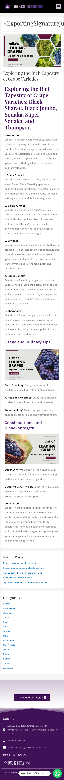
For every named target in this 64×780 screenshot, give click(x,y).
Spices (6, 663)
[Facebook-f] (16, 763)
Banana (6, 604)
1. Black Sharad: (15, 175)
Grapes (6, 631)
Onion (6, 650)
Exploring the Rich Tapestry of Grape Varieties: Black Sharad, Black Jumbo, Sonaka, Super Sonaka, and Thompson (31, 108)
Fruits (5, 627)
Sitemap (32, 775)
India (5, 636)
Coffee (6, 617)
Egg (5, 622)
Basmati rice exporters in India (17, 578)
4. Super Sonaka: (15, 276)
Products (7, 654)
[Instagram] (10, 763)
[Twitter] (21, 763)
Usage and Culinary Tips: (28, 342)
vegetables (8, 668)
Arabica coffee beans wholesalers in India (22, 573)
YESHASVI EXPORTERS (30, 773)
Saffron (6, 659)
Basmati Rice (9, 608)
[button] (58, 6)
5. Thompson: (13, 311)
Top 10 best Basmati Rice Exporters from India (25, 582)
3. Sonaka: (11, 240)
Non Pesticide (9, 645)
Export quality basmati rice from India (20, 563)
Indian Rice (8, 640)
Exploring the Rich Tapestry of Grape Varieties (31, 76)
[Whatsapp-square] (5, 763)
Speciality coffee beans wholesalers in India (23, 568)
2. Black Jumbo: (15, 205)
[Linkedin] (27, 763)
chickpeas (8, 613)
